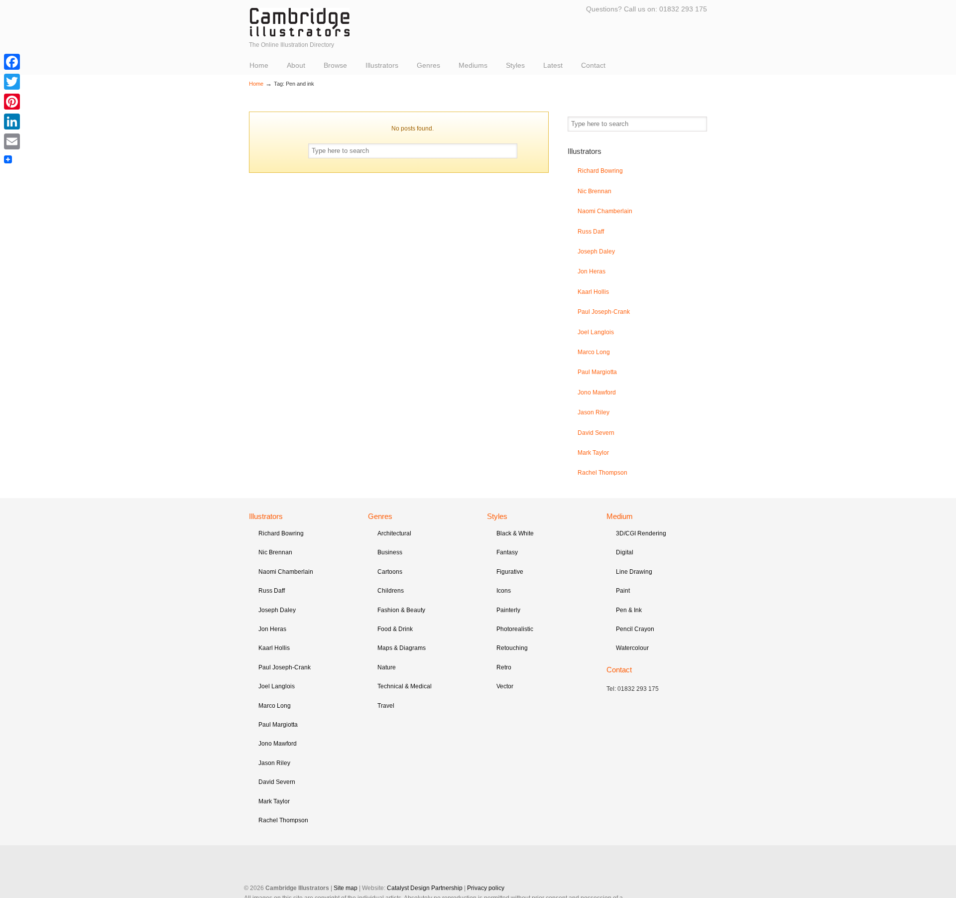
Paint (623, 590)
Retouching (512, 647)
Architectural (394, 533)
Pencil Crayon (635, 629)
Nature (386, 667)
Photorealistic (514, 629)
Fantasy (507, 552)
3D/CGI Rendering (641, 533)
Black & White (515, 533)
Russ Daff (591, 231)
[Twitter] (12, 82)
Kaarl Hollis (593, 291)
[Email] (12, 141)
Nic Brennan (594, 191)
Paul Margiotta (597, 372)
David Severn (596, 432)
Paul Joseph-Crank (604, 311)
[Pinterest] (12, 102)
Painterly (508, 610)
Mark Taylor (593, 452)
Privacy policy (485, 888)
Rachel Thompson (602, 472)
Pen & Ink (629, 610)
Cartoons (389, 571)
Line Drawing (634, 571)
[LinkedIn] (12, 121)
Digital (624, 552)
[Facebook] (12, 62)
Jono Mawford (597, 392)
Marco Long (594, 352)
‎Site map (346, 888)
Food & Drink (395, 629)
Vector (504, 686)
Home (256, 84)
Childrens (390, 590)
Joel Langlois (596, 332)
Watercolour (632, 647)
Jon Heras (591, 271)
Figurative (509, 571)
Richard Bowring (600, 170)
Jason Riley (593, 412)
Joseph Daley (596, 251)
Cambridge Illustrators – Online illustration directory (300, 22)
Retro (503, 667)
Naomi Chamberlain (605, 211)
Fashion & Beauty (401, 610)
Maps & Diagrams (401, 647)
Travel (385, 705)
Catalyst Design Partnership (425, 888)
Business (389, 552)
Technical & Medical (404, 686)
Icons (503, 590)
